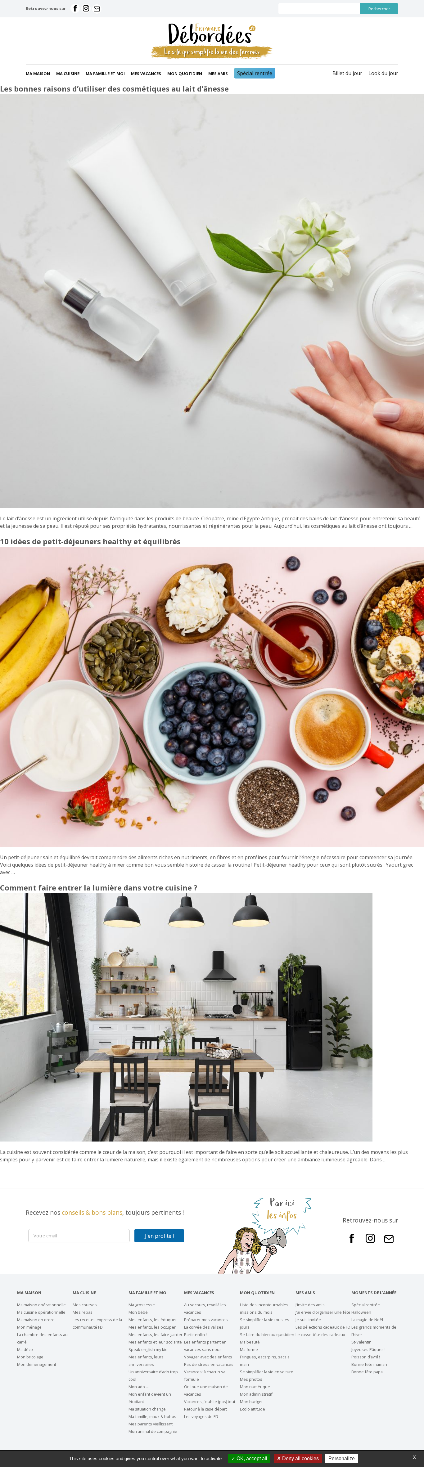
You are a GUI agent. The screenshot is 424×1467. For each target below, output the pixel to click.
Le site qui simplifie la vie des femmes (212, 52)
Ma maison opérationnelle (41, 1305)
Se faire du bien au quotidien (267, 1334)
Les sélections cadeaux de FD (322, 1327)
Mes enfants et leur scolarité (155, 1342)
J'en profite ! (159, 1235)
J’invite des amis (310, 1305)
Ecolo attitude (252, 1409)
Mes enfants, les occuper (152, 1327)
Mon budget (251, 1401)
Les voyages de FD (201, 1416)
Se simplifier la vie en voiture (266, 1372)
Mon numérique (255, 1386)
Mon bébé (138, 1312)
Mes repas (82, 1312)
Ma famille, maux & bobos (152, 1416)
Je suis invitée (308, 1319)
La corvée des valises (203, 1327)
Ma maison (38, 73)
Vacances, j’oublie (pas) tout (209, 1401)
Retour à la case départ (205, 1409)
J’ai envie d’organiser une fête (322, 1312)
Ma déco (25, 1349)
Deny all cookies (300, 1458)
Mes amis (218, 73)
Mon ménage (29, 1327)
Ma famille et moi (105, 73)
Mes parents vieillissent (151, 1424)
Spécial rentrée (254, 73)
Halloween (361, 1312)
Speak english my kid (148, 1349)
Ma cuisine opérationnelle (41, 1312)
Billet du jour (347, 73)
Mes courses (85, 1305)
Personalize (341, 1458)
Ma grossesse (142, 1305)
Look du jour (383, 73)
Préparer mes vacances (206, 1319)
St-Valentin (361, 1342)
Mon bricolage (30, 1357)
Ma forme (249, 1349)
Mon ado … (139, 1386)
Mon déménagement (36, 1364)
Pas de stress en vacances (208, 1364)
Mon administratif (256, 1394)
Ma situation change (147, 1409)
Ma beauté (250, 1342)
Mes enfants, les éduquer (153, 1319)
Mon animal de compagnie (153, 1431)
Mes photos (251, 1379)
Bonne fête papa (367, 1372)
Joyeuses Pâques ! (368, 1349)
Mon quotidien (184, 73)
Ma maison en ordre (36, 1319)
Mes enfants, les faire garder (156, 1334)
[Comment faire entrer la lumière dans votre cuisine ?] (186, 1139)
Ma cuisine (67, 73)
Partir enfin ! (195, 1334)
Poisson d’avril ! (365, 1357)
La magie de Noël (367, 1319)
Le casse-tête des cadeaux (320, 1334)
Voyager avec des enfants (208, 1357)
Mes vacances (146, 73)
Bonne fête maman (369, 1364)
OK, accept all (251, 1458)
